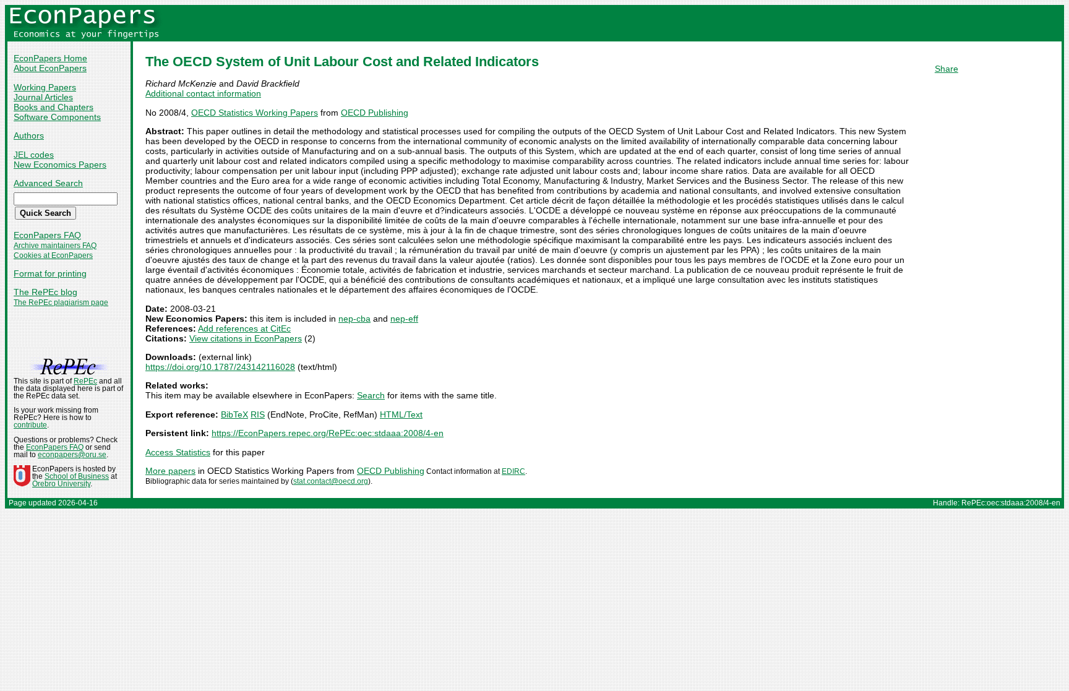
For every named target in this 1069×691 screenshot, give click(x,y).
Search (371, 395)
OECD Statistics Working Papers (254, 113)
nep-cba (354, 319)
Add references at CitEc (244, 328)
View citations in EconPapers (245, 338)
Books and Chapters (53, 107)
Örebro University (61, 483)
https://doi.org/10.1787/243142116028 (220, 367)
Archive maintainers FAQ (55, 245)
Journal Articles (43, 97)
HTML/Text (401, 414)
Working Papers (45, 87)
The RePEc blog (45, 292)
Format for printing (50, 273)
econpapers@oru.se (72, 454)
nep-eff (404, 319)
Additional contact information (203, 93)
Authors (29, 135)
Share (946, 69)
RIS (258, 414)
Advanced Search (48, 183)
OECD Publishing (374, 113)
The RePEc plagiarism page (61, 302)
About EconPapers (50, 68)
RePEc (85, 381)
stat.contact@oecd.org (330, 481)
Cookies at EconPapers (53, 255)
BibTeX (234, 414)
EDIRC (513, 471)
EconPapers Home (50, 58)
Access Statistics (177, 452)
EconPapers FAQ (47, 235)
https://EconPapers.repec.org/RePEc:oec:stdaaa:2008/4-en (328, 433)
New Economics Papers (60, 165)
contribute (30, 425)
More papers (170, 471)
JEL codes (34, 155)
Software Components (57, 117)
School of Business (77, 476)
